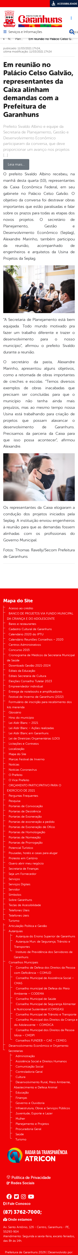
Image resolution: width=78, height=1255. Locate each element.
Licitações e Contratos (24, 743)
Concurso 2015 (19, 650)
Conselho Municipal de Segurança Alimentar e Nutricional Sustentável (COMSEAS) (45, 1006)
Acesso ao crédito (21, 608)
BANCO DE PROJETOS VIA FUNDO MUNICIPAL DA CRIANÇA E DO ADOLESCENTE (40, 616)
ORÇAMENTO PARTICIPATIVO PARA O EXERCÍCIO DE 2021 (34, 788)
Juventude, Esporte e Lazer (34, 1113)
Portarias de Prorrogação (26, 842)
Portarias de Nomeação (25, 837)
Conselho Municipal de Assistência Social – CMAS (44, 980)
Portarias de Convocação (26, 806)
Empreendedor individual (26, 686)
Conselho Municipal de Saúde (36, 998)
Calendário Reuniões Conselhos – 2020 (36, 639)
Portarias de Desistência (25, 811)
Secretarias (15, 1051)
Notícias (14, 764)
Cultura (20, 1077)
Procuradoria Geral (28, 1129)
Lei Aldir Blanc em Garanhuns (29, 733)
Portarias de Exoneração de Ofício (32, 827)
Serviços (14, 879)
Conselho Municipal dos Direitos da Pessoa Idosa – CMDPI (44, 1032)
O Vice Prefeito (19, 780)
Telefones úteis (19, 915)
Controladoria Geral (29, 1071)
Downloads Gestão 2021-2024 (29, 665)
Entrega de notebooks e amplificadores (35, 691)
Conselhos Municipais (23, 962)
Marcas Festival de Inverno (27, 759)
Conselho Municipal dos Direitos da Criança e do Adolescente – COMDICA (46, 1022)
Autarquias (16, 931)
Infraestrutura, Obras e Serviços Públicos (43, 1108)
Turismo (14, 920)
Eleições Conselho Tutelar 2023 (30, 681)
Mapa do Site (17, 754)
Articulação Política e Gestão (28, 926)
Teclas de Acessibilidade (25, 905)
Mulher (20, 1118)
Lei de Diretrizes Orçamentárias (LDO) (34, 738)
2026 (42, 1252)
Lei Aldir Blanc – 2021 (23, 722)
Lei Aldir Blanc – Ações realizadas (31, 728)
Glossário (15, 712)
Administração (25, 1056)
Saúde (20, 1134)
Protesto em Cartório (23, 858)
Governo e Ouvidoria (30, 1103)
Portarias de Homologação (27, 832)
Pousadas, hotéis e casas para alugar (33, 853)
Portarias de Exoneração (25, 816)
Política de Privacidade (30, 1177)
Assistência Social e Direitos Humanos (41, 1061)
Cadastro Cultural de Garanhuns (30, 629)
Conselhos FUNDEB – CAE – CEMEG (41, 1040)
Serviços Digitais (19, 884)
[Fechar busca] (72, 32)
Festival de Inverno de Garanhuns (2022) (36, 696)
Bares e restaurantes (22, 624)
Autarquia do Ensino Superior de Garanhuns (45, 936)
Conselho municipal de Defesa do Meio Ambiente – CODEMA (42, 991)
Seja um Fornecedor (22, 874)
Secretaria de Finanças (24, 868)
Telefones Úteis (19, 910)
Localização (16, 749)
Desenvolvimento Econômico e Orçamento (38, 1045)
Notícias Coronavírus (23, 769)
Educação (22, 1092)
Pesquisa (14, 801)
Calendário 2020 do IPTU (26, 634)
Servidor (14, 889)
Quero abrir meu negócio (26, 863)
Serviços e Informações (25, 32)
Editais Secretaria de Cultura (27, 676)
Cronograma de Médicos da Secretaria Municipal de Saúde (41, 658)
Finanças (21, 1097)
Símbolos (15, 894)
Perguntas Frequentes (23, 795)
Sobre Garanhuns (20, 900)
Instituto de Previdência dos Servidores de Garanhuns (43, 954)
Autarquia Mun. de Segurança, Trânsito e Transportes (42, 944)
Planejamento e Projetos (32, 1123)
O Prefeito (16, 775)
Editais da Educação (22, 670)
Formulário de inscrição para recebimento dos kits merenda (39, 704)
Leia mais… (16, 164)
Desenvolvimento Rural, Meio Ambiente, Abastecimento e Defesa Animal (42, 1085)
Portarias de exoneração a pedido (32, 821)
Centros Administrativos (25, 644)
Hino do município (21, 717)
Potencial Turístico (21, 847)
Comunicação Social (29, 1066)
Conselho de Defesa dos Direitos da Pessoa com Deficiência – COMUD (44, 970)
